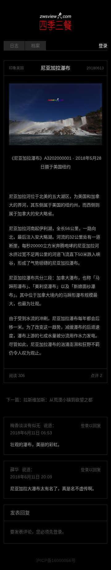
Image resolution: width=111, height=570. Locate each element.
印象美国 (16, 68)
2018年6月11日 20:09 (31, 476)
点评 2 (96, 376)
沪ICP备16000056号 (56, 560)
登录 (103, 45)
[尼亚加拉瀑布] (55, 114)
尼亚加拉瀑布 (55, 68)
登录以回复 (91, 425)
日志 (14, 45)
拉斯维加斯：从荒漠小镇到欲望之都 (57, 399)
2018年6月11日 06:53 (31, 432)
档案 (35, 45)
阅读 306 (17, 376)
